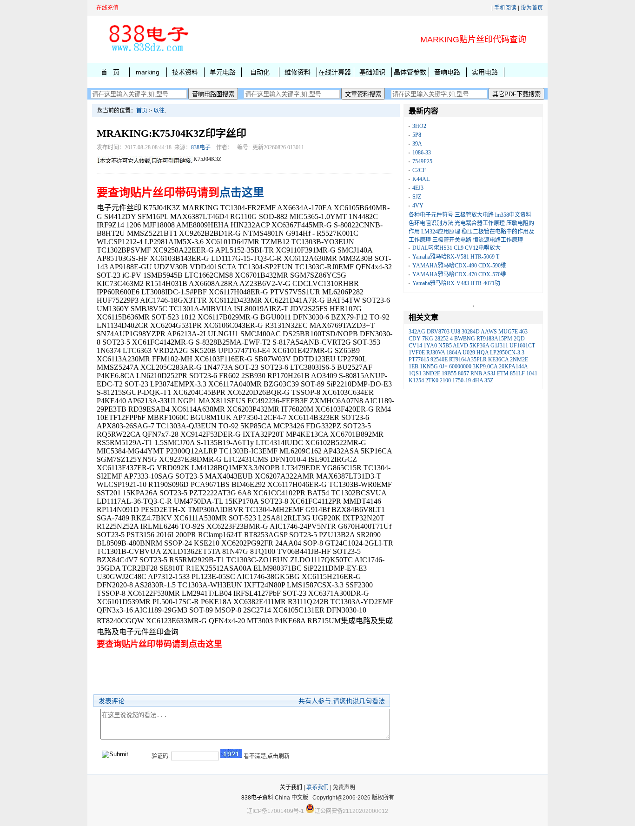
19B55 (449, 373)
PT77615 (419, 359)
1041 (531, 373)
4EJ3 (417, 188)
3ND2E (431, 373)
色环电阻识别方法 (431, 223)
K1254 (416, 380)
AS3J (489, 373)
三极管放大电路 (474, 215)
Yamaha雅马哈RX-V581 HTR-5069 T (455, 256)
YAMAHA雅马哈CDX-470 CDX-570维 (459, 274)
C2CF (419, 170)
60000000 (460, 366)
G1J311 (499, 345)
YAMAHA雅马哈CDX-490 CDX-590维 (459, 265)
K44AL (421, 179)
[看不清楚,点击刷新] (231, 753)
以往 (159, 110)
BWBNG (464, 338)
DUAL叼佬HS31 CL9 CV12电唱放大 (456, 248)
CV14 (415, 345)
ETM (503, 373)
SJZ (416, 196)
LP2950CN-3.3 (507, 352)
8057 (463, 373)
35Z (488, 380)
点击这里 (241, 193)
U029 (469, 352)
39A (417, 143)
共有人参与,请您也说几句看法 (341, 701)
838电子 (201, 147)
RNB (476, 373)
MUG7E (508, 331)
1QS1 (415, 373)
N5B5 (445, 345)
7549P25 (422, 161)
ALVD (460, 345)
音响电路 (447, 72)
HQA (482, 352)
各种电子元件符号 (431, 215)
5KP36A (479, 345)
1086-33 (421, 152)
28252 (442, 338)
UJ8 (455, 331)
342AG (417, 331)
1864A (453, 352)
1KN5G (429, 366)
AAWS (489, 331)
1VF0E (417, 352)
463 (523, 331)
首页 (141, 110)
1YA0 (430, 345)
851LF (517, 373)
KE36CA (498, 359)
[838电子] (147, 51)
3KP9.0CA (485, 366)
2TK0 (431, 380)
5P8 (416, 135)
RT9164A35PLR (468, 359)
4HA (477, 380)
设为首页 (532, 8)
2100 (445, 380)
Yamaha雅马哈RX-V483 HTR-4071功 (456, 283)
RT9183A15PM (494, 338)
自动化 (260, 72)
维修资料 (297, 72)
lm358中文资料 (513, 215)
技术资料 (185, 72)
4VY (417, 205)
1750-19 (461, 380)
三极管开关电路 (451, 240)
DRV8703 (438, 331)
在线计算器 (334, 72)
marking (147, 72)
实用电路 (485, 72)
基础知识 (372, 72)
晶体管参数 (410, 72)
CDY (415, 338)
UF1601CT (522, 345)
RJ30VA (435, 352)
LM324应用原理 (440, 231)
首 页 (110, 72)
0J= (443, 366)
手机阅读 (505, 8)
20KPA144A (513, 366)
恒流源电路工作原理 (498, 240)
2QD (519, 338)
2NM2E (519, 359)
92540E (439, 359)
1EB (413, 366)
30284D (471, 331)
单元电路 (223, 72)
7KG (427, 338)
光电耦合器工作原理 (480, 223)
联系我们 (317, 787)
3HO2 (419, 126)
